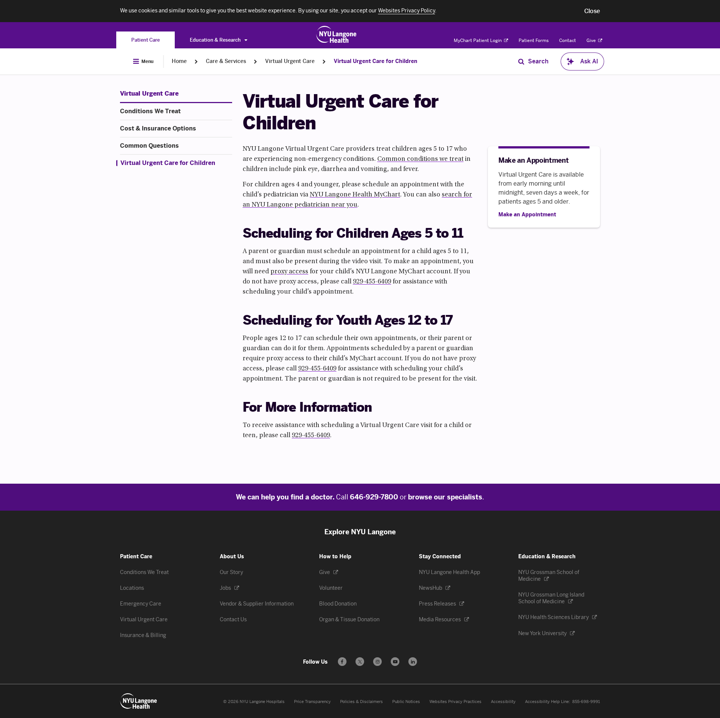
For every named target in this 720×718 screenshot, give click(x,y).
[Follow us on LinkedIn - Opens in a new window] (412, 661)
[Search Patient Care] (521, 61)
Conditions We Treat (150, 111)
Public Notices (406, 701)
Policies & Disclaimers (361, 701)
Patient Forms (534, 40)
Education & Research (216, 40)
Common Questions (149, 146)
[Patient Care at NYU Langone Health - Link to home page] (336, 34)
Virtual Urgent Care (290, 61)
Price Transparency (312, 701)
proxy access (289, 271)
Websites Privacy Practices (455, 701)
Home (179, 61)
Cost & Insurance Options (158, 129)
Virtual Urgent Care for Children (375, 61)
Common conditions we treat (420, 159)
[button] (592, 11)
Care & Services (226, 61)
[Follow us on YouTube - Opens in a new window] (395, 661)
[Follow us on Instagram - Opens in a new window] (377, 661)
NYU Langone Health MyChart (355, 195)
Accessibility (503, 701)
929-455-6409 (372, 282)
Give (591, 40)
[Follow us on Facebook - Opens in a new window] (342, 661)
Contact (567, 40)
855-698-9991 (586, 701)
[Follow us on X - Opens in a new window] (360, 661)
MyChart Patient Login (478, 40)
